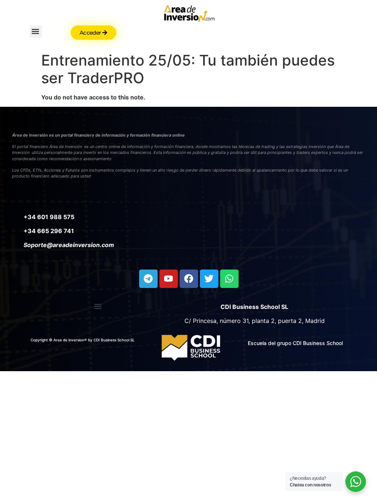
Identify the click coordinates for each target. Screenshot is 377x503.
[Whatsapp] (229, 279)
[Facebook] (189, 279)
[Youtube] (168, 279)
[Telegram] (148, 279)
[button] (35, 31)
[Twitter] (209, 279)
